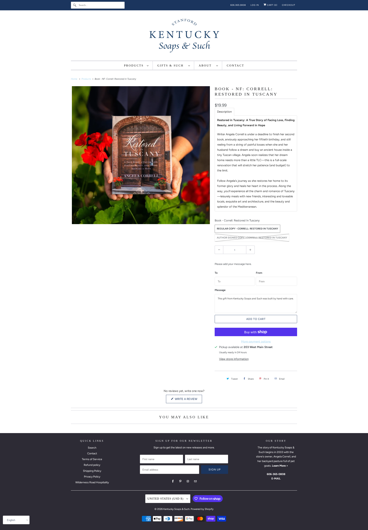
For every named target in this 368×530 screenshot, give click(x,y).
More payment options (256, 341)
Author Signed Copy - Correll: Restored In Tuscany (252, 237)
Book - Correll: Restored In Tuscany (237, 220)
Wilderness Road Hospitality (92, 482)
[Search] (75, 5)
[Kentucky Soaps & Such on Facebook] (172, 481)
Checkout (288, 5)
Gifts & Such (171, 65)
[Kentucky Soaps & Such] (184, 36)
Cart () (271, 5)
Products (134, 65)
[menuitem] (136, 65)
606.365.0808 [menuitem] (238, 5)
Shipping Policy (92, 471)
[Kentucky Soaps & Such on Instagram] (187, 481)
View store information (234, 359)
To (216, 272)
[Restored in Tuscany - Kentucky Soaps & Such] (141, 155)
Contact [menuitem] (235, 65)
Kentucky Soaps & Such (176, 509)
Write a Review (187, 400)
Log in (255, 5)
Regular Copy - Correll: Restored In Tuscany (247, 228)
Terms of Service (92, 459)
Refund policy (92, 465)
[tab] (224, 112)
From (259, 272)
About (206, 65)
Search (92, 447)
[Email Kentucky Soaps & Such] (195, 481)
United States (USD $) (165, 498)
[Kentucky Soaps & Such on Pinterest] (180, 481)
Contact (92, 453)
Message (220, 290)
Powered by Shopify (202, 509)
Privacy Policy (92, 476)
